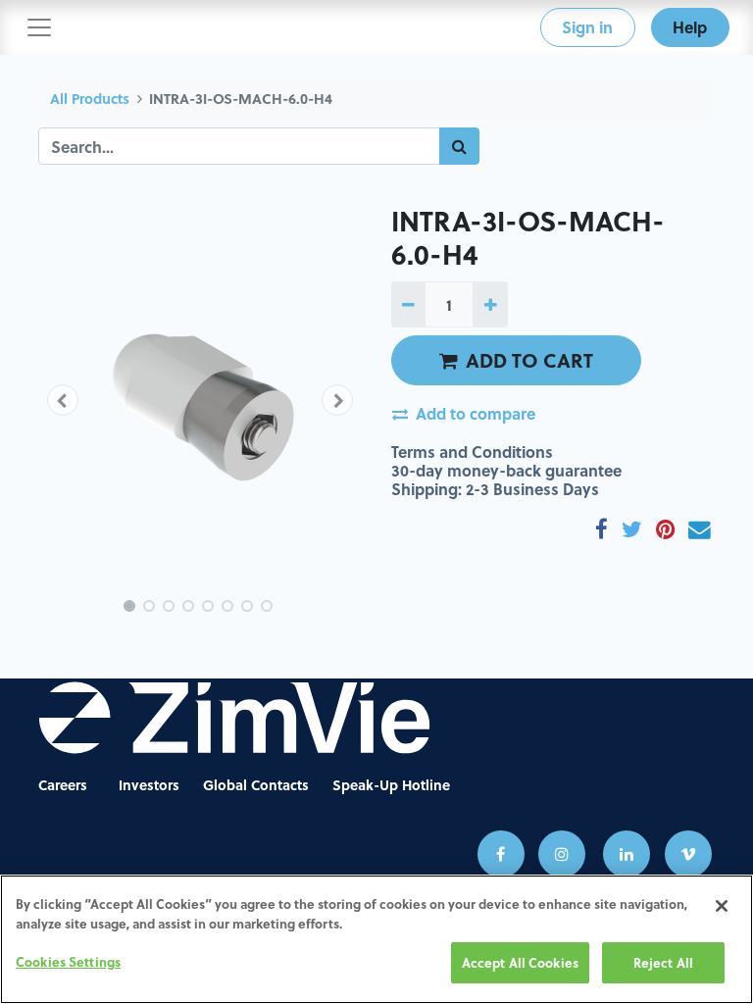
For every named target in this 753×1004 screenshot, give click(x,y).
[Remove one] (408, 303)
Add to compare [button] (475, 413)
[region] (376, 939)
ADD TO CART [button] (529, 360)
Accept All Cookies (520, 962)
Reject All (663, 962)
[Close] (721, 906)
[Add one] (490, 303)
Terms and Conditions (472, 451)
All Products (89, 98)
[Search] (459, 146)
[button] (62, 400)
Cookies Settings (68, 961)
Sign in (587, 27)
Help (690, 27)
